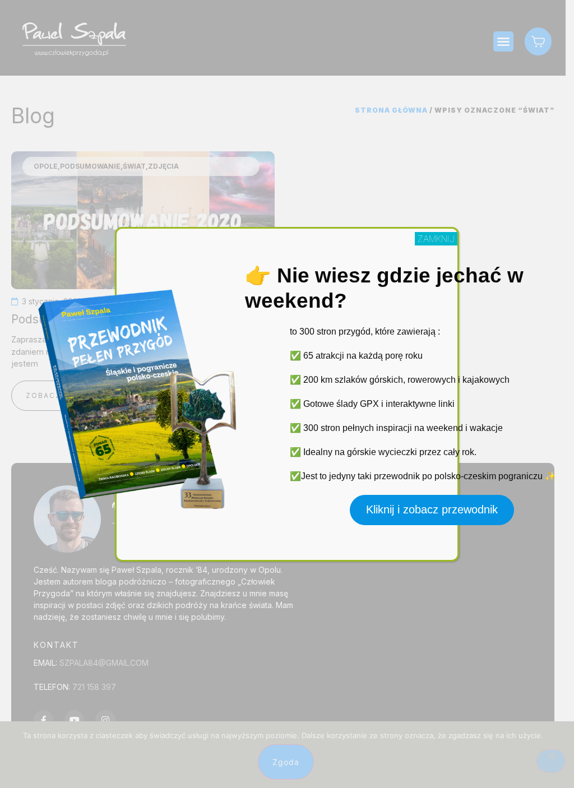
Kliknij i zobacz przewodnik (432, 509)
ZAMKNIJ (436, 238)
